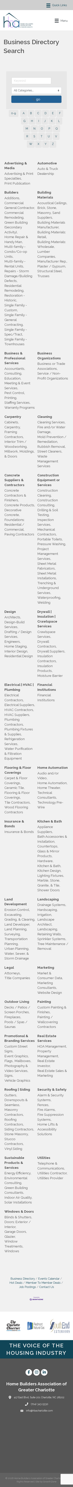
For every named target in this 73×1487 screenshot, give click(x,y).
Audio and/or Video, (48, 775)
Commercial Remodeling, (14, 215)
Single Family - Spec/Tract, (15, 332)
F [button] (60, 113)
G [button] (24, 121)
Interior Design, (16, 651)
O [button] (42, 128)
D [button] (45, 113)
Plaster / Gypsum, (51, 266)
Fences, (43, 1105)
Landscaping (48, 899)
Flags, (8, 1061)
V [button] (56, 136)
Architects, (12, 617)
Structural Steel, (50, 271)
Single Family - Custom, (15, 307)
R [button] (27, 136)
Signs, (8, 1075)
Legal (9, 967)
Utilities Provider (50, 1178)
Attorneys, (12, 973)
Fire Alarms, (46, 1110)
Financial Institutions (46, 687)
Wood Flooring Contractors (16, 809)
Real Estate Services (46, 1038)
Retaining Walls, (49, 934)
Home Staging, (15, 646)
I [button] (38, 121)
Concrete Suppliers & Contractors (14, 480)
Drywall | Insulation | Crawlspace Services (47, 619)
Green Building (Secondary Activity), (16, 227)
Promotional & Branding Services (19, 1038)
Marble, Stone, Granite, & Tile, (48, 882)
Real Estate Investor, (46, 1063)
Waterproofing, (49, 597)
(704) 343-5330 (39, 1404)
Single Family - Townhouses (15, 341)
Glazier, (10, 1236)
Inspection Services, (45, 522)
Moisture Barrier (50, 676)
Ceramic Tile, (14, 788)
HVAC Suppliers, (17, 715)
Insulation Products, (45, 668)
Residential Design (18, 656)
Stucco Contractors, (14, 1141)
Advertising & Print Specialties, (18, 176)
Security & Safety (51, 1089)
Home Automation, (52, 783)
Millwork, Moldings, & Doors (19, 453)
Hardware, (45, 861)
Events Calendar (49, 1278)
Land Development (15, 901)
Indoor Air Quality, (18, 1197)
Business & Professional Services (14, 358)
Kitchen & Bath (49, 821)
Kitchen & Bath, (49, 866)
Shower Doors (48, 890)
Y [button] (46, 144)
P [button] (49, 128)
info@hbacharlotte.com (39, 1410)
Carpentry (12, 417)
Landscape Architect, (45, 921)
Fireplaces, (12, 1017)
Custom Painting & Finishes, (51, 1009)
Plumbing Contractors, (14, 722)
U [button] (49, 136)
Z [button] (53, 144)
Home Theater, (49, 788)
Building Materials (45, 194)
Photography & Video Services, (16, 1068)
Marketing (45, 967)
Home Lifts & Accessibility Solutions (47, 1129)
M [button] (27, 128)
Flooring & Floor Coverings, (17, 795)
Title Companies (17, 978)
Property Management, (48, 1053)
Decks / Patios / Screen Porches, (17, 1009)
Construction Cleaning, (47, 492)
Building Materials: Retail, (51, 234)
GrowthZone (49, 1481)
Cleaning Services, (51, 422)
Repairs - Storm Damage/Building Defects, (18, 276)
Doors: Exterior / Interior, (17, 1224)
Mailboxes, (23, 1061)
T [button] (42, 136)
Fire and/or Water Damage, (51, 429)
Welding (43, 602)
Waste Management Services (47, 461)
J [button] (45, 121)
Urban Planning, (16, 948)
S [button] (34, 136)
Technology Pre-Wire (50, 804)
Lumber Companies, (46, 254)
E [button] (53, 113)
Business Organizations (49, 355)
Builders (11, 192)
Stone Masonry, (16, 1134)
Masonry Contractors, (14, 1112)
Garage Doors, (15, 1232)
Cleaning (44, 417)
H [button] (32, 121)
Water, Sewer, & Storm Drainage (16, 956)
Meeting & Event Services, (17, 385)
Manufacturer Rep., (52, 261)
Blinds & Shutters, (18, 1217)
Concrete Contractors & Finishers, (15, 495)
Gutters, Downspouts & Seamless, (16, 1100)
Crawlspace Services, (46, 634)
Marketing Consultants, (47, 985)
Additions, (12, 198)
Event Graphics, (16, 1056)
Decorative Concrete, (12, 512)
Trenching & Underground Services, (48, 588)
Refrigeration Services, (14, 741)
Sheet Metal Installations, (47, 575)
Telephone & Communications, (51, 1165)
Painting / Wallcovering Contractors (47, 1022)
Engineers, (12, 641)
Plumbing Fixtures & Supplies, (18, 731)
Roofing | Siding (17, 1089)
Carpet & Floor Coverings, (15, 780)
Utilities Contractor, (52, 1173)
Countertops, (47, 846)
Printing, (10, 398)
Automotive (47, 163)
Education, (12, 378)
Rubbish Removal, (51, 446)
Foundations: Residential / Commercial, (14, 524)
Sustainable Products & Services (14, 1162)
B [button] (31, 113)
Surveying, (12, 934)
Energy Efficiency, (17, 1173)
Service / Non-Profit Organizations (52, 375)
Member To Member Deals (43, 1282)
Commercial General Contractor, (19, 205)
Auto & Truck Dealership (47, 171)
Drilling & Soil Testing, (47, 512)
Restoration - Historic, (14, 297)
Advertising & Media (15, 165)
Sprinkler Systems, (51, 939)
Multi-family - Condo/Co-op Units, (15, 251)
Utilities (43, 1158)
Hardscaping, (47, 910)
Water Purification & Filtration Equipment (18, 753)
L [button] (59, 121)
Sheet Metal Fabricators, (46, 566)
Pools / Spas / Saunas (15, 1024)
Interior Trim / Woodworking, (15, 444)
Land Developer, (17, 924)
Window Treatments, (13, 1243)
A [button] (24, 113)
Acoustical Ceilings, (52, 203)
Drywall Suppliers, (51, 651)
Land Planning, (15, 929)
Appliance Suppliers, (45, 829)
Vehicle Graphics (17, 1080)
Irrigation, (44, 915)
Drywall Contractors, (47, 644)
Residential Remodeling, (14, 288)
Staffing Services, (17, 402)
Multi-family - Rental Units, (15, 263)
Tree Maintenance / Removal (52, 946)
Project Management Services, (47, 554)
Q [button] (56, 128)
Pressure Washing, (51, 544)
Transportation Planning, (15, 941)
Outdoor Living (16, 1002)
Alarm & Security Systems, (50, 1097)
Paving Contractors (19, 534)
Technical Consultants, (47, 795)
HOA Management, (52, 1046)
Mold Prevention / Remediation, (51, 439)
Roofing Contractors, (14, 1122)
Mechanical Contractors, (47, 531)
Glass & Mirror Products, (48, 853)
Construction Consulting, (47, 502)
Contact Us (46, 1287)
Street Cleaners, (49, 451)
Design (10, 612)
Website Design (49, 993)
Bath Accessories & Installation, (52, 839)
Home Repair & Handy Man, (16, 239)
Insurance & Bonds (14, 823)
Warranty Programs (19, 407)
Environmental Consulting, (15, 1180)
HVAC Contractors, (19, 710)
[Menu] (56, 5)
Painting (44, 1002)
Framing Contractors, (14, 434)
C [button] (38, 113)
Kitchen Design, (49, 871)
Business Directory (22, 1278)
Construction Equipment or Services (48, 480)
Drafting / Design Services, (17, 634)
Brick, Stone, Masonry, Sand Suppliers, (48, 212)
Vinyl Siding (13, 1149)
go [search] (38, 99)
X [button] (38, 144)
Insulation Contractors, (47, 658)
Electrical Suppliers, (19, 705)
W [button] (30, 144)
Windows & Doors (19, 1211)
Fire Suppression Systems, (50, 1117)
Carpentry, (12, 427)
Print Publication (17, 183)
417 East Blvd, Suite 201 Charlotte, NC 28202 (39, 1397)
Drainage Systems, (51, 905)
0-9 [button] (13, 113)
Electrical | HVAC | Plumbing (19, 687)
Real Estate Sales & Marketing (52, 1073)
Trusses (43, 276)
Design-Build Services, (14, 624)
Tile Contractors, (17, 802)
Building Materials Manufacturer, (51, 224)
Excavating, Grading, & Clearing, (19, 917)
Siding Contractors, (19, 1129)
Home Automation (52, 767)
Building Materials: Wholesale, (51, 244)
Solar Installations (18, 1202)
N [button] (34, 128)
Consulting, (13, 373)
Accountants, (14, 369)
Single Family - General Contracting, (15, 319)
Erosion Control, (17, 910)
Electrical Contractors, (14, 697)
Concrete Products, (19, 505)
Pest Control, (14, 393)
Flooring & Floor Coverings (17, 770)
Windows (11, 1251)
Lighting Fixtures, (50, 875)
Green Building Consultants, (16, 1190)
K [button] (52, 121)
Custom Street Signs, (15, 1048)
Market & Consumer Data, (50, 975)
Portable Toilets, (50, 539)
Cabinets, (11, 422)
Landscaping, (47, 929)
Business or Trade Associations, (51, 366)
